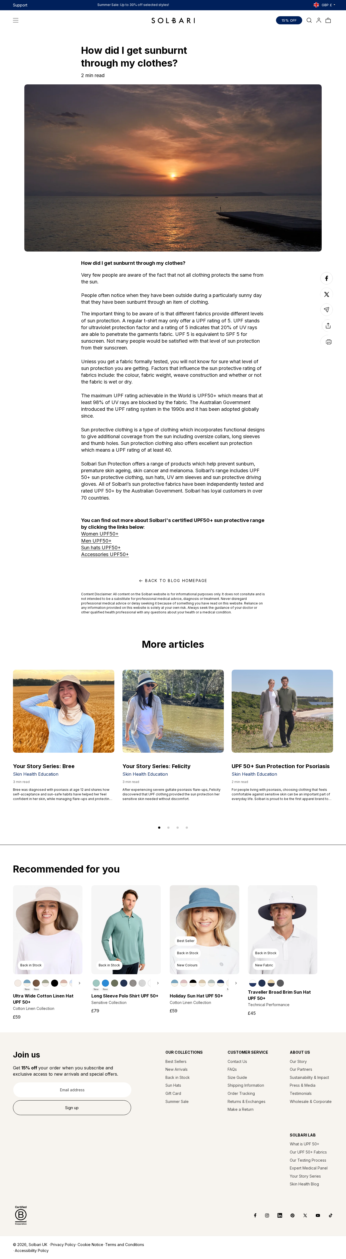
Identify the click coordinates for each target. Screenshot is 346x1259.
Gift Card (173, 1093)
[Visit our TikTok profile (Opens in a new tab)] (326, 1215)
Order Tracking (241, 1093)
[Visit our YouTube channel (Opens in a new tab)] (314, 1215)
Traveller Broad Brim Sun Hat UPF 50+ (279, 995)
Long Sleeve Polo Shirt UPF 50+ (124, 996)
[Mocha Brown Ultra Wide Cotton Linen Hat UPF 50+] (36, 983)
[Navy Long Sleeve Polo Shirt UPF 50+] (123, 983)
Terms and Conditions (124, 1245)
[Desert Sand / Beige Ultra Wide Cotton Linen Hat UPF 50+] (63, 983)
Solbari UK (38, 1244)
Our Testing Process (308, 1160)
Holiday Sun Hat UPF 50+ (196, 996)
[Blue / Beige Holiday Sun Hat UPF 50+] (174, 983)
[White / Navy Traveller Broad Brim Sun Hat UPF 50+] (252, 983)
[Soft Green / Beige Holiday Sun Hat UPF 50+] (211, 983)
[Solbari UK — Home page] (173, 20)
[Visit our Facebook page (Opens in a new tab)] (251, 1215)
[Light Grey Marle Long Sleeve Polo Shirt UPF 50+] (142, 983)
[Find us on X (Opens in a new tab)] (301, 1215)
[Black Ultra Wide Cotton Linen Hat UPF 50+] (54, 983)
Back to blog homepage (176, 580)
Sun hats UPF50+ (101, 547)
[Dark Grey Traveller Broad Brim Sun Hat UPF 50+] (280, 983)
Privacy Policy (63, 1245)
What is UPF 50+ (304, 1144)
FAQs (232, 1069)
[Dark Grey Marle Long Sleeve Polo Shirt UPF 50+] (133, 983)
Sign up (72, 1107)
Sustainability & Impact (309, 1077)
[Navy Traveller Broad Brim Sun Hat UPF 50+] (261, 983)
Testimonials (301, 1093)
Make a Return (241, 1109)
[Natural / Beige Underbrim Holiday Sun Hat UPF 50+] (202, 983)
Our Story (298, 1061)
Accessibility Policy (32, 1250)
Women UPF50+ (100, 534)
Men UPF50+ (96, 541)
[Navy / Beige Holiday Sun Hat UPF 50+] (220, 983)
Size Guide (237, 1077)
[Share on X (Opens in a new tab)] (326, 294)
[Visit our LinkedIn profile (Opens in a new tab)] (276, 1215)
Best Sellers (176, 1061)
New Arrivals (176, 1069)
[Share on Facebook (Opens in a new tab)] (326, 284)
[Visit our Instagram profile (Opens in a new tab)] (263, 1215)
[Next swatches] (77, 983)
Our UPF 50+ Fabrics (308, 1152)
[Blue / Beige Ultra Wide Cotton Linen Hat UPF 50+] (27, 983)
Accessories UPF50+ (105, 554)
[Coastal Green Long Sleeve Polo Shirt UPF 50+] (96, 983)
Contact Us (237, 1061)
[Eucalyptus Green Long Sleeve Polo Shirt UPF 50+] (114, 983)
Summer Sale (177, 1101)
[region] (48, 983)
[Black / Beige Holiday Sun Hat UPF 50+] (193, 983)
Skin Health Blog (304, 1184)
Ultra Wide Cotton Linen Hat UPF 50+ (43, 998)
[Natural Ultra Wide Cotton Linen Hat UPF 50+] (17, 983)
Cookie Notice (90, 1245)
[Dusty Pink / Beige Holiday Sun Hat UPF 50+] (183, 983)
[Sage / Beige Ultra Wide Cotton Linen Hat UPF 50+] (45, 983)
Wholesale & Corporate (311, 1101)
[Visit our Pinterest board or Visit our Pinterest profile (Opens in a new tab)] (288, 1215)
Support (20, 5)
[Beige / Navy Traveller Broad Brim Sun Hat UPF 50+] (271, 983)
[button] (16, 20)
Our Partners (301, 1069)
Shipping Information (246, 1085)
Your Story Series (305, 1176)
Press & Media (302, 1085)
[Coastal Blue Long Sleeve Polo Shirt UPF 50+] (105, 983)
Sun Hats (173, 1085)
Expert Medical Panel (309, 1168)
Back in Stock (177, 1077)
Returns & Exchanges (246, 1101)
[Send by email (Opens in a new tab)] (326, 315)
